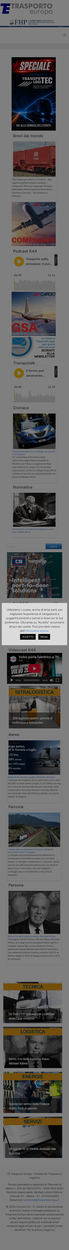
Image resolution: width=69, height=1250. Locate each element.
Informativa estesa (36, 631)
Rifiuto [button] (44, 636)
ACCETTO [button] (27, 636)
